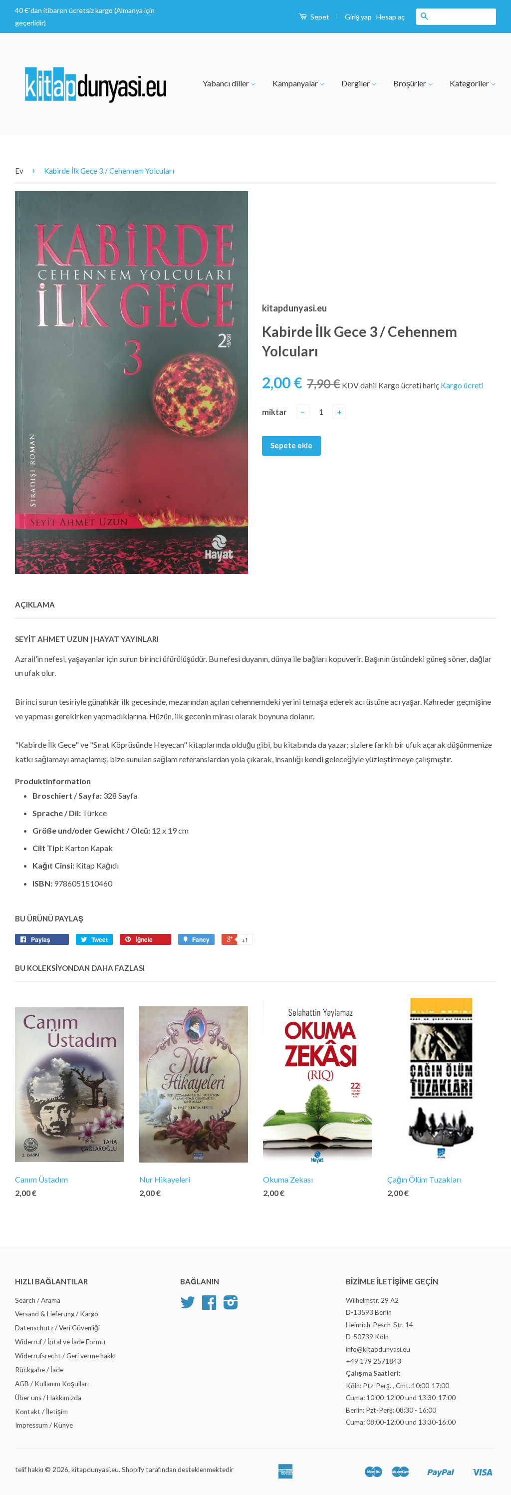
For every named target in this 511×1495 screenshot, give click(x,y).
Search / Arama (37, 1300)
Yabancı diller (227, 83)
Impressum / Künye (44, 1425)
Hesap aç (390, 16)
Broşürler (410, 83)
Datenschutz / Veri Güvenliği (57, 1328)
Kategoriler (470, 83)
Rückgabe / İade (39, 1370)
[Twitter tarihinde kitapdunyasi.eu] (187, 1306)
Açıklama (35, 604)
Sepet (319, 16)
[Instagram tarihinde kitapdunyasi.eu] (231, 1306)
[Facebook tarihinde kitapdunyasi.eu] (209, 1306)
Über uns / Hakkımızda (48, 1398)
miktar (274, 411)
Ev (19, 170)
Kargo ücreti (462, 385)
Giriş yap (358, 16)
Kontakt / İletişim (41, 1412)
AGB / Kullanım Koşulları (52, 1384)
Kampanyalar (295, 83)
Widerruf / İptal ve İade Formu (60, 1342)
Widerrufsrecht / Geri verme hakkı (65, 1356)
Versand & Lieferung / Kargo (56, 1314)
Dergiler (356, 83)
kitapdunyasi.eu (95, 1470)
